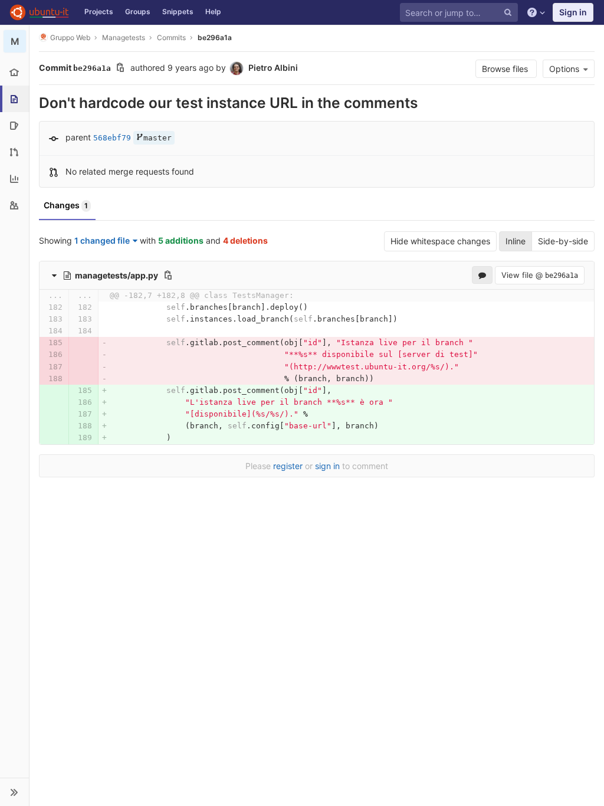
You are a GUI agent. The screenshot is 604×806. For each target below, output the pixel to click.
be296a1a (215, 37)
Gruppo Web (70, 37)
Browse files (506, 69)
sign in (327, 466)
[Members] (14, 205)
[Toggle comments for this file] (482, 275)
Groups (137, 11)
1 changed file (102, 240)
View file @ (539, 275)
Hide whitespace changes (440, 241)
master (157, 137)
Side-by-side (563, 241)
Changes (66, 205)
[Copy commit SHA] (120, 69)
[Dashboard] (39, 12)
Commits (171, 37)
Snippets (177, 11)
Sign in (573, 12)
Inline (515, 241)
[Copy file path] (168, 275)
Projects (98, 11)
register (288, 466)
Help (213, 11)
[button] (14, 792)
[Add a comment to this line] (39, 307)
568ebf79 (112, 137)
